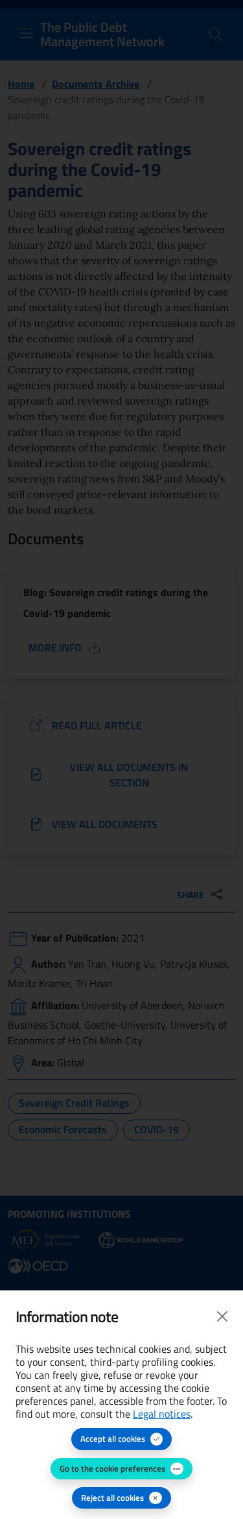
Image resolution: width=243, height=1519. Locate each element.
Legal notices (162, 1414)
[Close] (222, 1316)
